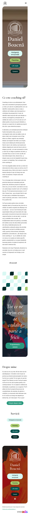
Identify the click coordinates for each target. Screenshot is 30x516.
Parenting (15, 60)
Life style (15, 66)
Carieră (15, 71)
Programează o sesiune (15, 346)
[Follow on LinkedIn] (15, 498)
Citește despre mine (15, 403)
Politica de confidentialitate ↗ (9, 509)
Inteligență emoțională (15, 53)
